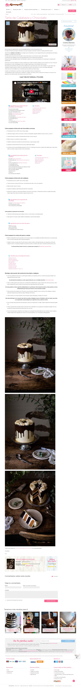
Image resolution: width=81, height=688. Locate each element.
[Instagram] (62, 662)
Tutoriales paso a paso (46, 9)
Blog (9, 0)
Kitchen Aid (35, 113)
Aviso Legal (57, 669)
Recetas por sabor (17, 9)
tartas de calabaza (19, 548)
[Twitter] (57, 662)
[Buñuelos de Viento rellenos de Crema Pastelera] (68, 622)
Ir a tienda (72, 10)
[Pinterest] (60, 662)
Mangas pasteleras (12, 259)
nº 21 (21, 268)
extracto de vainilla (21, 121)
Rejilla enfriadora (36, 112)
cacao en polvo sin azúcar (17, 113)
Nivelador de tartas (12, 266)
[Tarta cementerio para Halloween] (37, 622)
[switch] (77, 657)
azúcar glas (13, 225)
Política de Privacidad (53, 643)
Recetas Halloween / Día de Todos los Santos (56, 14)
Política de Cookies (58, 678)
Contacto (18, 0)
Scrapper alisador (12, 263)
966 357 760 (73, 0)
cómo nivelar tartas (49, 280)
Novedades (8, 12)
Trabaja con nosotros (35, 671)
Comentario (7, 590)
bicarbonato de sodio (21, 117)
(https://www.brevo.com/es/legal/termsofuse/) (29, 650)
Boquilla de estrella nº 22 (13, 268)
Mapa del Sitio (33, 674)
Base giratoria (11, 262)
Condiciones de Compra (59, 672)
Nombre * (6, 585)
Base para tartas (12, 264)
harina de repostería (16, 114)
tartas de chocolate (28, 548)
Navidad (56, 9)
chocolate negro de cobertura (18, 202)
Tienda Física (23, 0)
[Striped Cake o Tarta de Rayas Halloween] (13, 622)
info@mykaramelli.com (24, 685)
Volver (7, 14)
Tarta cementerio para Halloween (31, 630)
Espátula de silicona (37, 110)
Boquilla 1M (11, 258)
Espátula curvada (12, 267)
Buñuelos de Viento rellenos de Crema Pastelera (68, 629)
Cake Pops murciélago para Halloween (50, 630)
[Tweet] (27, 565)
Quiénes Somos (13, 0)
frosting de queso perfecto (45, 246)
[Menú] (79, 654)
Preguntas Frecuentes (35, 672)
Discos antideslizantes (13, 260)
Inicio (6, 0)
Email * (29, 585)
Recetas (8, 9)
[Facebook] (26, 565)
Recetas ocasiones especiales (31, 9)
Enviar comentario (51, 600)
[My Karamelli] (14, 5)
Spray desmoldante (37, 109)
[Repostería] (68, 62)
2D (15, 258)
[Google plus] (29, 565)
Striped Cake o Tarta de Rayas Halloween (13, 630)
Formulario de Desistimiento (60, 677)
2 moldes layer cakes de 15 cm (39, 108)
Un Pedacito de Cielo (68, 51)
